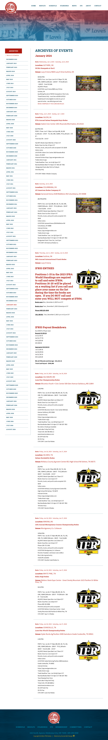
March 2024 (10, 313)
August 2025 (11, 381)
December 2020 (11, 156)
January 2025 (11, 353)
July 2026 (9, 425)
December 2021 (11, 204)
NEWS (74, 6)
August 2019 (11, 91)
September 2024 (12, 337)
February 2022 (11, 212)
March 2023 (10, 264)
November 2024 (12, 345)
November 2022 (12, 248)
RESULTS (42, 6)
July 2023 (9, 280)
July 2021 (9, 184)
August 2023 (11, 284)
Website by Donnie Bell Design (63, 736)
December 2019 (11, 107)
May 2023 (9, 272)
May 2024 (9, 321)
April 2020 (10, 124)
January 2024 (11, 305)
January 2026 (11, 401)
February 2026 (11, 405)
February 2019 (11, 67)
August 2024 (11, 333)
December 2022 (11, 252)
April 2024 (10, 317)
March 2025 (10, 361)
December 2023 (11, 301)
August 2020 (11, 140)
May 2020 (9, 128)
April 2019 (10, 75)
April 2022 (10, 220)
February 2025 (11, 357)
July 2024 (9, 329)
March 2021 (10, 168)
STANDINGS (64, 6)
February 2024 (11, 309)
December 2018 (11, 59)
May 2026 (9, 417)
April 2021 (10, 172)
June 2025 (10, 373)
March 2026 (10, 409)
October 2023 (11, 292)
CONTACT (97, 6)
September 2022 (12, 240)
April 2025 (10, 365)
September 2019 (12, 95)
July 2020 (9, 136)
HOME (33, 6)
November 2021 (12, 200)
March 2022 (10, 216)
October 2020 (11, 148)
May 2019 (9, 79)
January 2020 (11, 111)
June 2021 (9, 180)
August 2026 (11, 429)
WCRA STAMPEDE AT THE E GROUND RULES (51, 104)
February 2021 (11, 164)
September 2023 (12, 288)
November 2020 (12, 152)
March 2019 (10, 71)
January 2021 (11, 160)
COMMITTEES (76, 727)
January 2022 (11, 208)
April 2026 (10, 413)
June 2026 (10, 421)
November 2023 (12, 297)
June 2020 (10, 132)
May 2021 (9, 176)
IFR (81, 6)
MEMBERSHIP (61, 727)
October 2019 (11, 99)
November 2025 (12, 393)
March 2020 (10, 119)
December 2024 (11, 349)
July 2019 (9, 87)
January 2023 (11, 256)
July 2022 (9, 232)
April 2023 (10, 268)
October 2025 (11, 389)
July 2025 (9, 377)
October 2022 (11, 244)
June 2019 (9, 83)
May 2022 (9, 224)
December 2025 (11, 397)
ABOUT (88, 6)
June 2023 (10, 276)
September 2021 (12, 192)
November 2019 (12, 103)
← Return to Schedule (12, 55)
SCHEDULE (53, 6)
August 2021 (11, 188)
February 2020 (11, 116)
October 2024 (11, 341)
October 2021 (11, 196)
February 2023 (11, 260)
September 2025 (12, 385)
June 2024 (10, 325)
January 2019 (11, 63)
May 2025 (9, 369)
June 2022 (10, 228)
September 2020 (12, 144)
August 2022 (11, 236)
